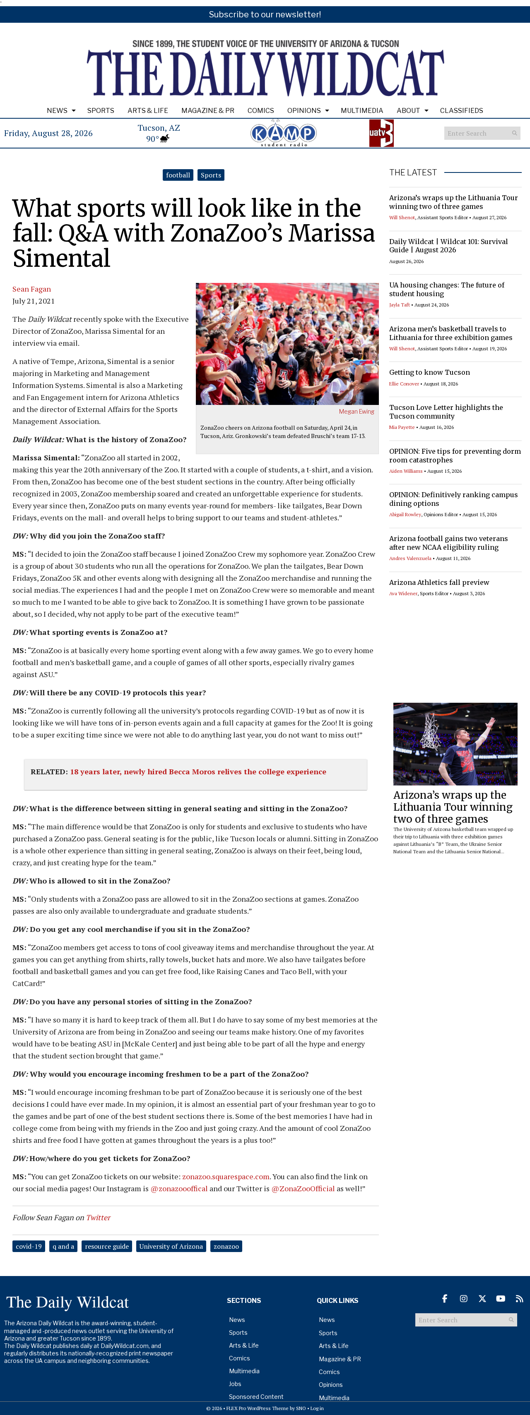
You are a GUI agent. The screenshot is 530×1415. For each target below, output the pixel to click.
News (57, 111)
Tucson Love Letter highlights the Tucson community (446, 411)
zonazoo (226, 1246)
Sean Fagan (31, 289)
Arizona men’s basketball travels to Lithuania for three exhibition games (451, 333)
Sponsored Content (256, 1396)
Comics (261, 111)
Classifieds (461, 111)
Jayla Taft (399, 305)
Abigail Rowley (405, 514)
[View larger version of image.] (287, 343)
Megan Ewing (356, 411)
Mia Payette (402, 427)
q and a (63, 1246)
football (178, 175)
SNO (301, 1408)
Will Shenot (402, 217)
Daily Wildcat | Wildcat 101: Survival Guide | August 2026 (448, 245)
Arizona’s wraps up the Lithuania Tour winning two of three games (453, 202)
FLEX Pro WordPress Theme (257, 1408)
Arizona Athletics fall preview (439, 582)
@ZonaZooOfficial (303, 1188)
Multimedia (362, 111)
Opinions (304, 111)
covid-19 (29, 1246)
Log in (317, 1408)
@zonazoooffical (179, 1188)
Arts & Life (148, 111)
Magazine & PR (207, 111)
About (408, 111)
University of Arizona (171, 1246)
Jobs (235, 1383)
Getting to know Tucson (429, 372)
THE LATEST (413, 172)
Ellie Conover (404, 384)
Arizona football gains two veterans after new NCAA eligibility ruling (448, 542)
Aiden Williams (406, 471)
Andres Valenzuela (410, 558)
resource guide (107, 1246)
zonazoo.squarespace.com (226, 1176)
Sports (100, 111)
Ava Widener (403, 593)
